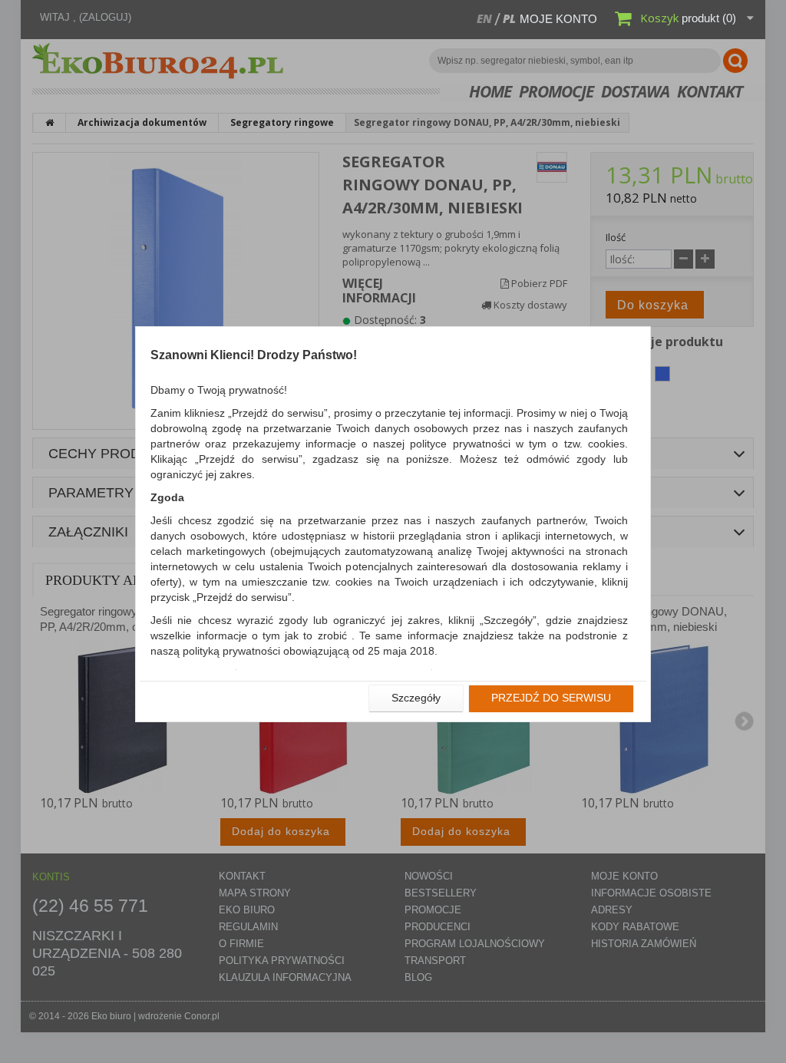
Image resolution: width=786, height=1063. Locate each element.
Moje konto (558, 18)
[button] (416, 698)
